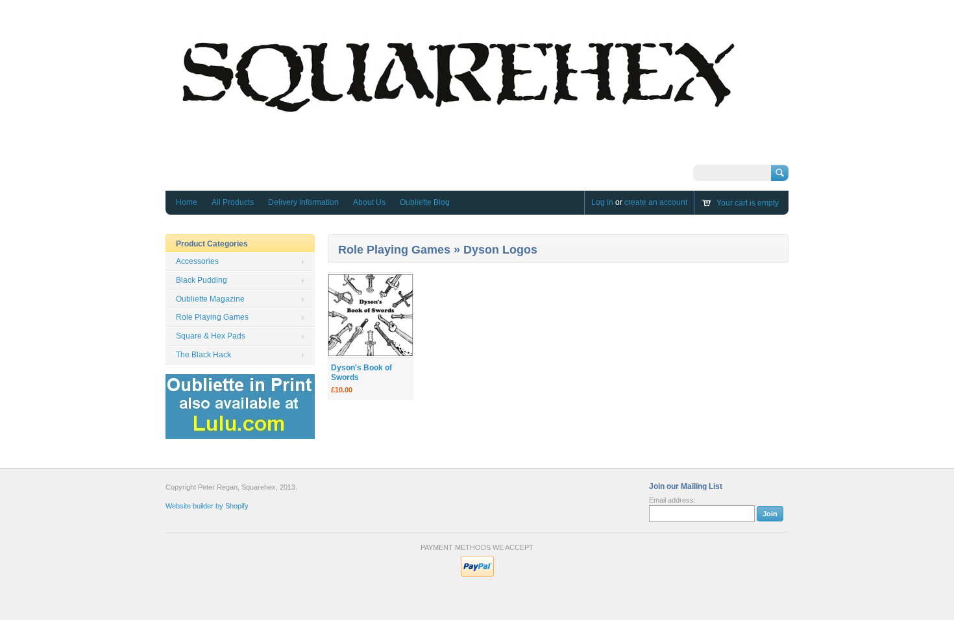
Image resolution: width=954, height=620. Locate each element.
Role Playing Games (212, 317)
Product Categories (212, 243)
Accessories (197, 261)
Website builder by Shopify (207, 506)
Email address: (672, 500)
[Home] (457, 153)
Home (186, 202)
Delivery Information (303, 202)
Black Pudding (201, 280)
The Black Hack (203, 354)
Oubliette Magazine (210, 299)
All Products (233, 202)
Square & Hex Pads (210, 335)
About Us (369, 202)
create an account (655, 202)
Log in (602, 202)
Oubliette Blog (425, 202)
